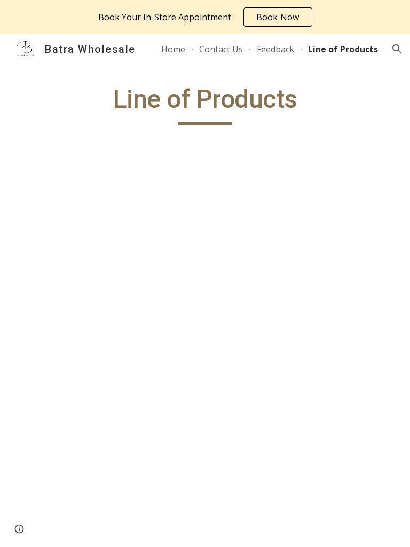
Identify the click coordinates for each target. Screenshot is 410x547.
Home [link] (173, 49)
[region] (205, 17)
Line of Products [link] (343, 49)
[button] (397, 49)
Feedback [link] (275, 49)
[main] (205, 104)
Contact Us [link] (221, 49)
